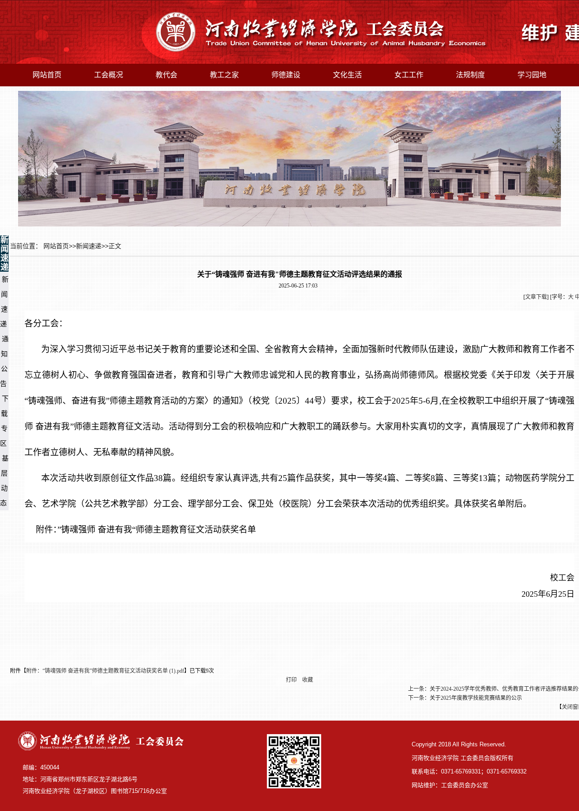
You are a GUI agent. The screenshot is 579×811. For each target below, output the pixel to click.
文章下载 (536, 297)
